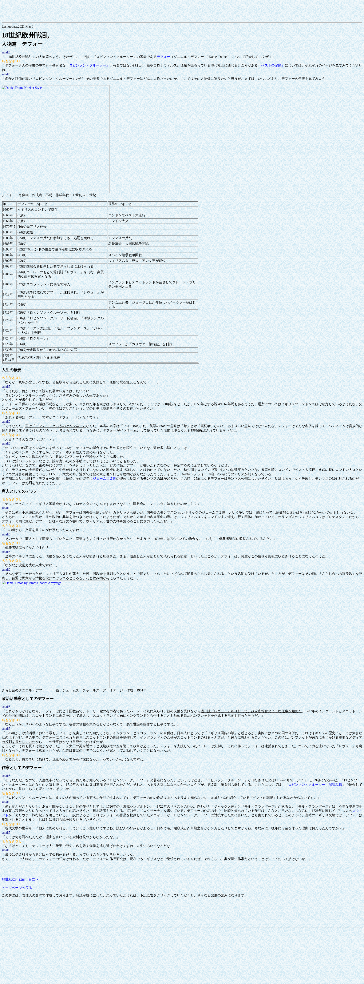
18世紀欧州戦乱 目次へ (20, 879)
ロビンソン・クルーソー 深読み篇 (315, 784)
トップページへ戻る (17, 887)
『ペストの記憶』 (271, 65)
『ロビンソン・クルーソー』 (88, 65)
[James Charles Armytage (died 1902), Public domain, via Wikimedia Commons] (56, 687)
